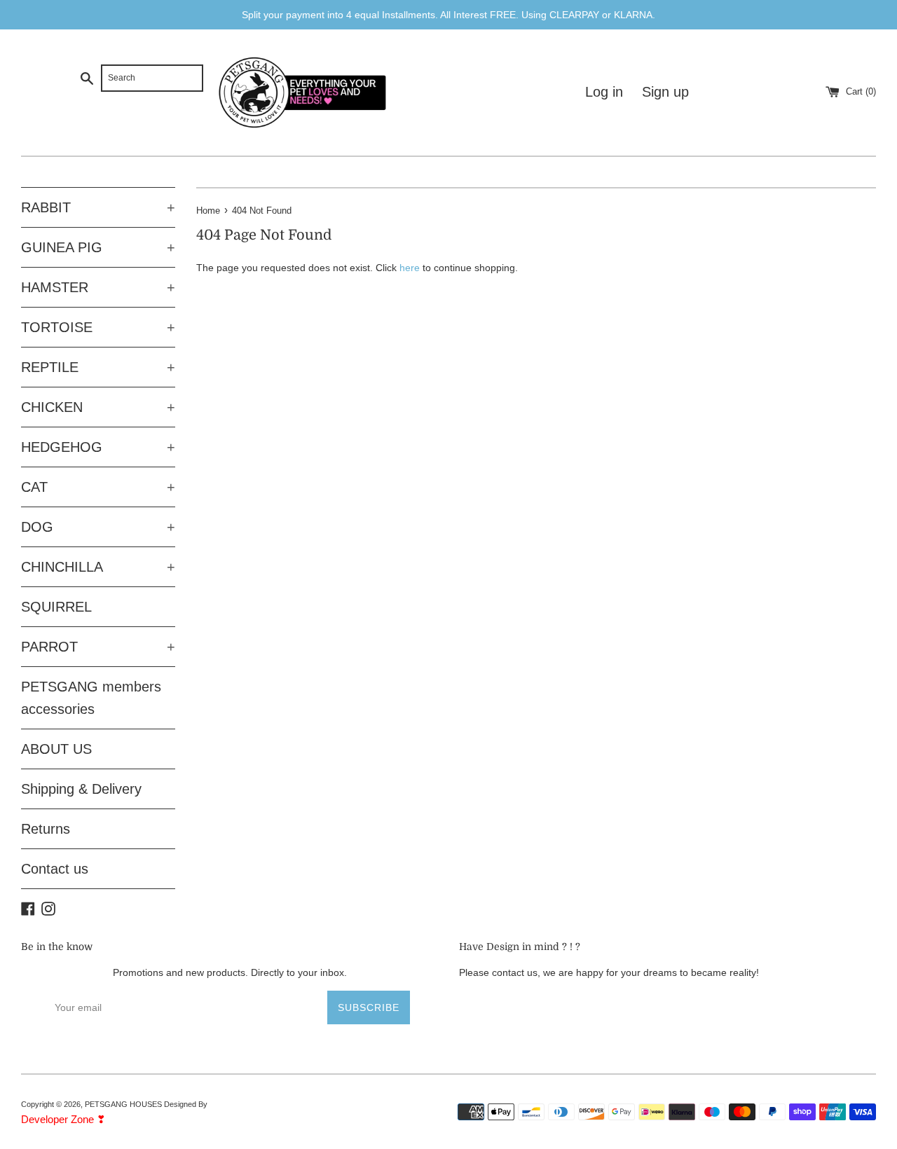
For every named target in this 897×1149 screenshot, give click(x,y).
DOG (98, 527)
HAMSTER (98, 287)
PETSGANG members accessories (91, 698)
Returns (45, 829)
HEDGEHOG (98, 447)
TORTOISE (98, 327)
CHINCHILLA (98, 566)
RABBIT (98, 207)
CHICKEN (98, 407)
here (409, 267)
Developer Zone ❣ (63, 1119)
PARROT (98, 646)
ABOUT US (56, 749)
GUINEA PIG (98, 247)
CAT (98, 487)
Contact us (54, 868)
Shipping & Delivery (81, 789)
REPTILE (98, 367)
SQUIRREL (56, 606)
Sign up (665, 91)
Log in (604, 91)
